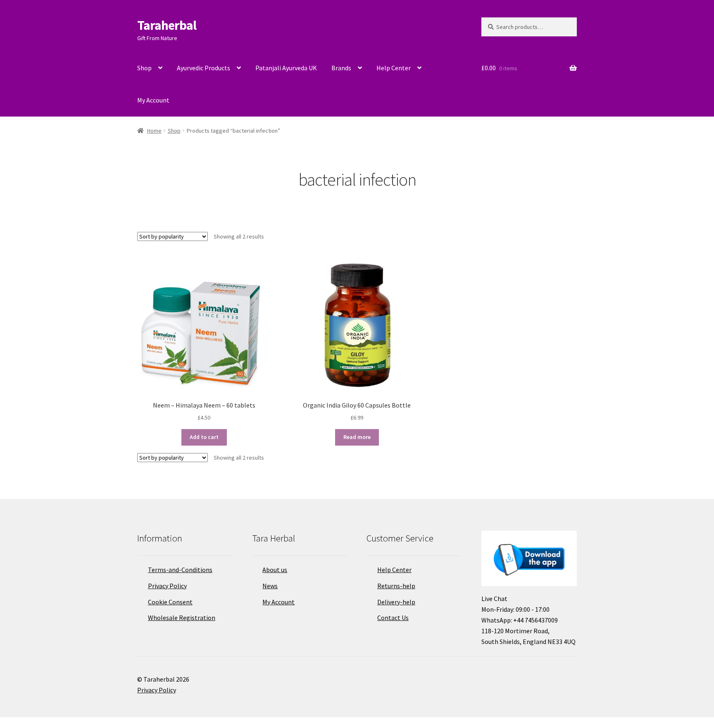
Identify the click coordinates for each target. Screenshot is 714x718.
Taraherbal (166, 25)
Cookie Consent (170, 602)
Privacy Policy (167, 586)
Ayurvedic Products (203, 68)
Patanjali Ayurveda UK (286, 68)
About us (274, 569)
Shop (144, 68)
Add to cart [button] (204, 437)
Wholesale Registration (181, 617)
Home (154, 130)
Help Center (393, 68)
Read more (357, 437)
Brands (341, 68)
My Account (153, 100)
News (270, 586)
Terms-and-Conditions (180, 569)
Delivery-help (396, 602)
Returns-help (396, 586)
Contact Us (393, 617)
